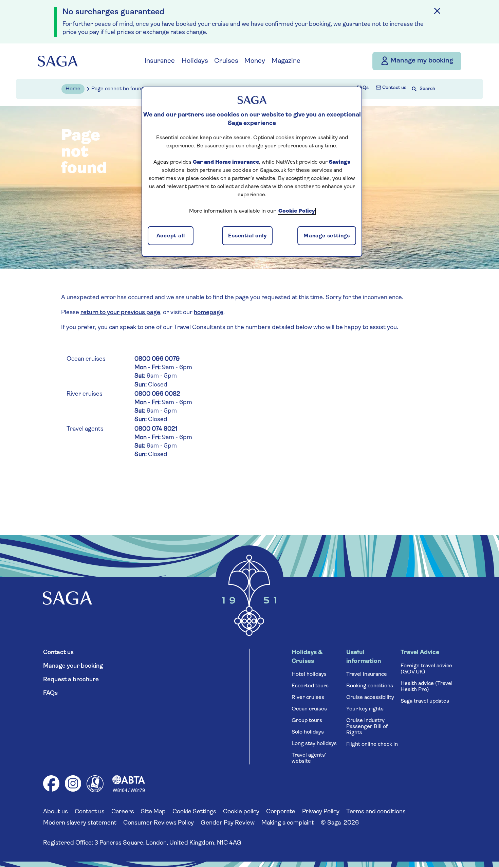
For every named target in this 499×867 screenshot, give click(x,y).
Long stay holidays (314, 743)
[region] (252, 171)
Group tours (307, 720)
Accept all (170, 236)
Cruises (226, 61)
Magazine (286, 61)
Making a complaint (287, 823)
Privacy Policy (320, 812)
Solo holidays (308, 732)
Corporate (280, 812)
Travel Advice (420, 653)
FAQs (363, 87)
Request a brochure (71, 680)
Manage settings (326, 236)
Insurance (160, 61)
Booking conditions (369, 686)
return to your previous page (120, 313)
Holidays (195, 61)
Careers (122, 812)
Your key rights (365, 709)
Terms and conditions (376, 812)
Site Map (153, 812)
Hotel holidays (309, 674)
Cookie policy (241, 812)
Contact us (393, 87)
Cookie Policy (296, 211)
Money (254, 61)
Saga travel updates (425, 701)
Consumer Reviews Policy (158, 823)
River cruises (308, 697)
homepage (208, 313)
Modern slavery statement (79, 823)
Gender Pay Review (228, 823)
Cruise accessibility (370, 697)
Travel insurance (366, 674)
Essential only (247, 236)
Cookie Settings (194, 812)
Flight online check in (372, 744)
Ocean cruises (309, 709)
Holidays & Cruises (307, 657)
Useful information (363, 657)
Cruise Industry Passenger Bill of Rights (367, 727)
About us (55, 812)
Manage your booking (73, 666)
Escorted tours (310, 686)
